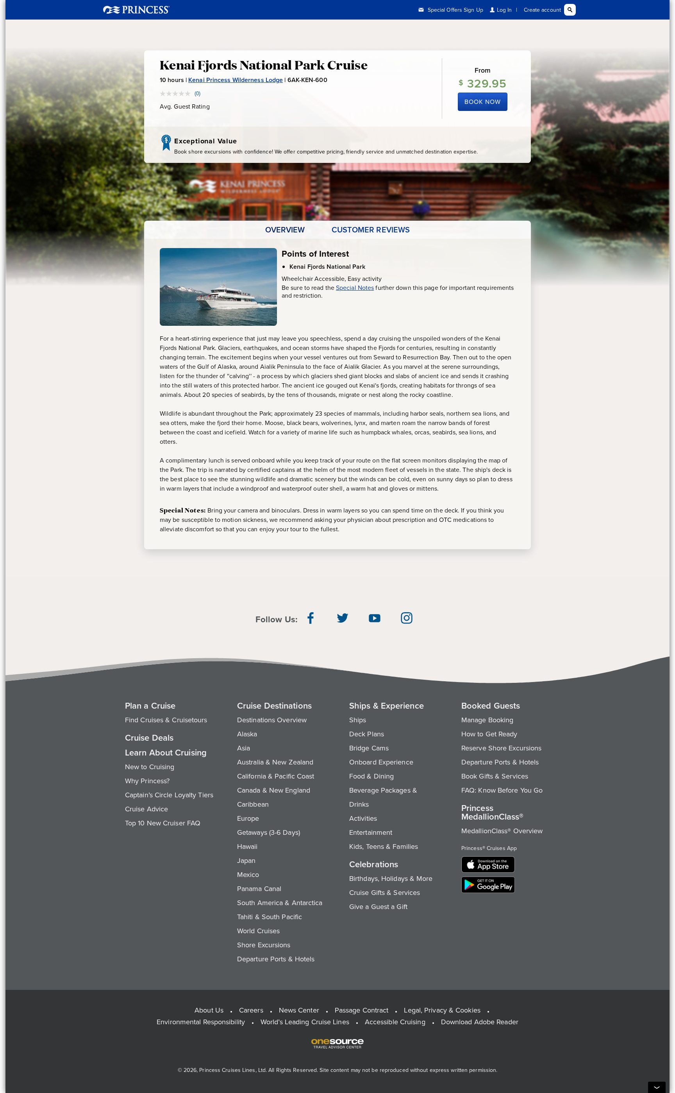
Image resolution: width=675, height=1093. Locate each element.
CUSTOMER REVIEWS (371, 229)
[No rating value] (177, 93)
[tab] (285, 229)
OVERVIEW (285, 229)
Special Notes (355, 287)
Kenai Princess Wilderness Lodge (235, 79)
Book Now (482, 101)
